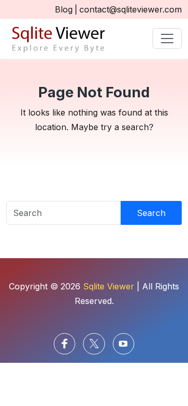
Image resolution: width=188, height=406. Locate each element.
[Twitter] (93, 343)
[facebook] (64, 343)
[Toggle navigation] (167, 38)
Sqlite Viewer (108, 286)
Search (151, 213)
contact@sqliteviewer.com (130, 9)
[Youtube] (123, 343)
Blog (64, 9)
